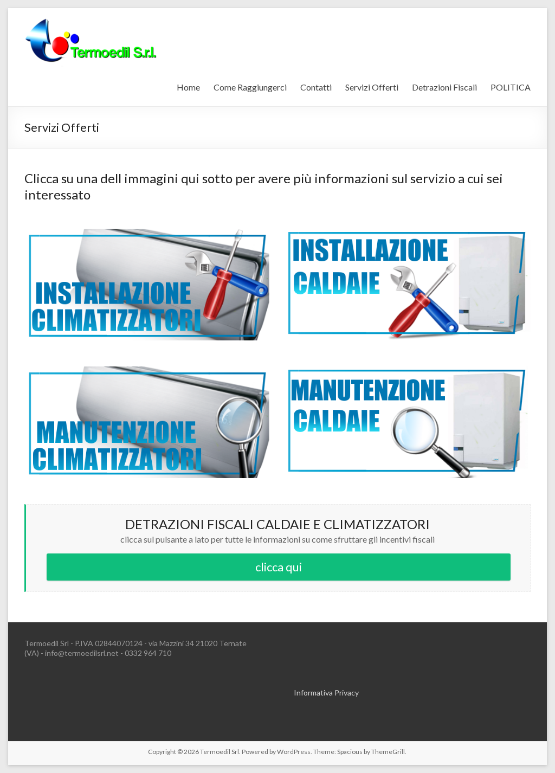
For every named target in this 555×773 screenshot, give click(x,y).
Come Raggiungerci (250, 87)
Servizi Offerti (371, 87)
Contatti (316, 87)
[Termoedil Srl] (90, 21)
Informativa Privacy (326, 692)
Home (188, 87)
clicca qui (278, 566)
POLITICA (511, 87)
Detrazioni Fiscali (444, 87)
